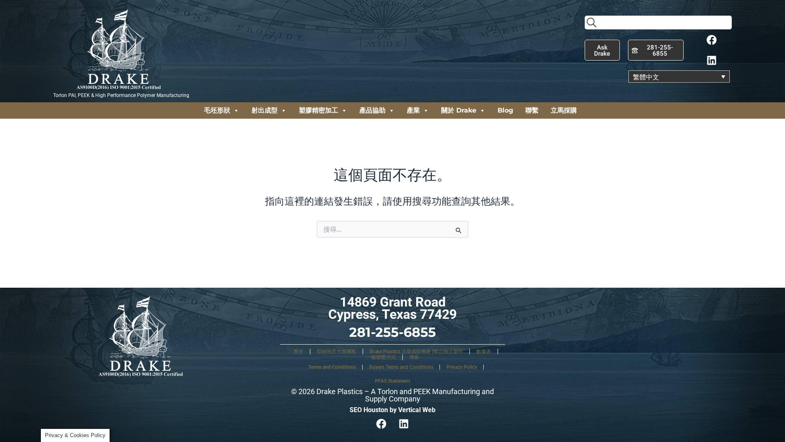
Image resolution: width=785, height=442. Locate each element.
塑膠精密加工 (318, 110)
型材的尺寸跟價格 (336, 351)
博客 (414, 357)
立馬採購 (564, 110)
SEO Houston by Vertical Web (392, 410)
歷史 (298, 351)
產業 (413, 110)
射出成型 (264, 110)
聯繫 (531, 110)
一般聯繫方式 (381, 357)
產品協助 (372, 110)
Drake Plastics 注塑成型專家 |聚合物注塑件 (416, 351)
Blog (505, 110)
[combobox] (658, 22)
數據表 (483, 351)
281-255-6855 (392, 332)
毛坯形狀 (217, 110)
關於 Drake (458, 110)
